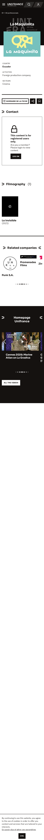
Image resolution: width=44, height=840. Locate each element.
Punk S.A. (7, 275)
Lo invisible (9, 220)
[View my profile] (38, 4)
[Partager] (32, 101)
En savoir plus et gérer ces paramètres (19, 829)
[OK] (22, 836)
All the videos (11, 382)
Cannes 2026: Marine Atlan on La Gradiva (15, 356)
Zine (41, 263)
